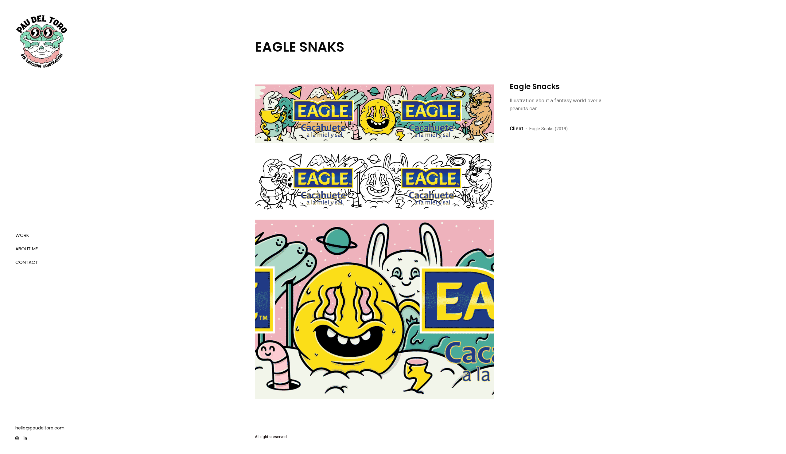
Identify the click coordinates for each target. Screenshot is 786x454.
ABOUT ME (26, 248)
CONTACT (26, 262)
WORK (22, 235)
